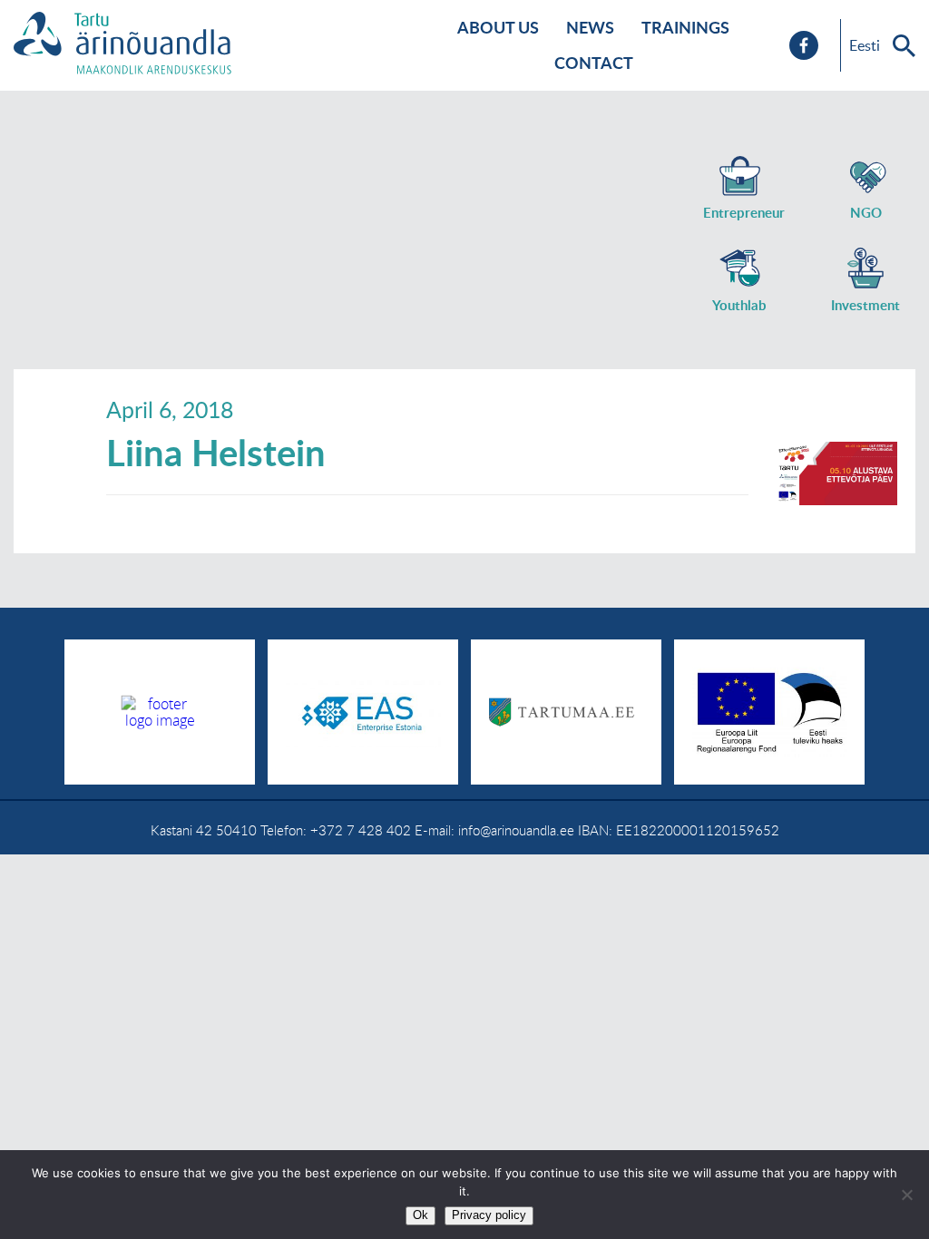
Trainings (685, 27)
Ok (420, 1215)
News (590, 27)
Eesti (864, 45)
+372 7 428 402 (360, 830)
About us (498, 27)
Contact (593, 62)
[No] (906, 1194)
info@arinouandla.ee (516, 830)
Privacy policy (489, 1215)
